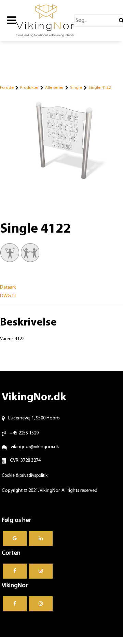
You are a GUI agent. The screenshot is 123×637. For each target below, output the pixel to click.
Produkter (29, 87)
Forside (7, 87)
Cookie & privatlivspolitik (24, 475)
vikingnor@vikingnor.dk (35, 446)
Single (76, 87)
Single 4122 (99, 87)
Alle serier (54, 87)
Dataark (8, 287)
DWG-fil (8, 296)
